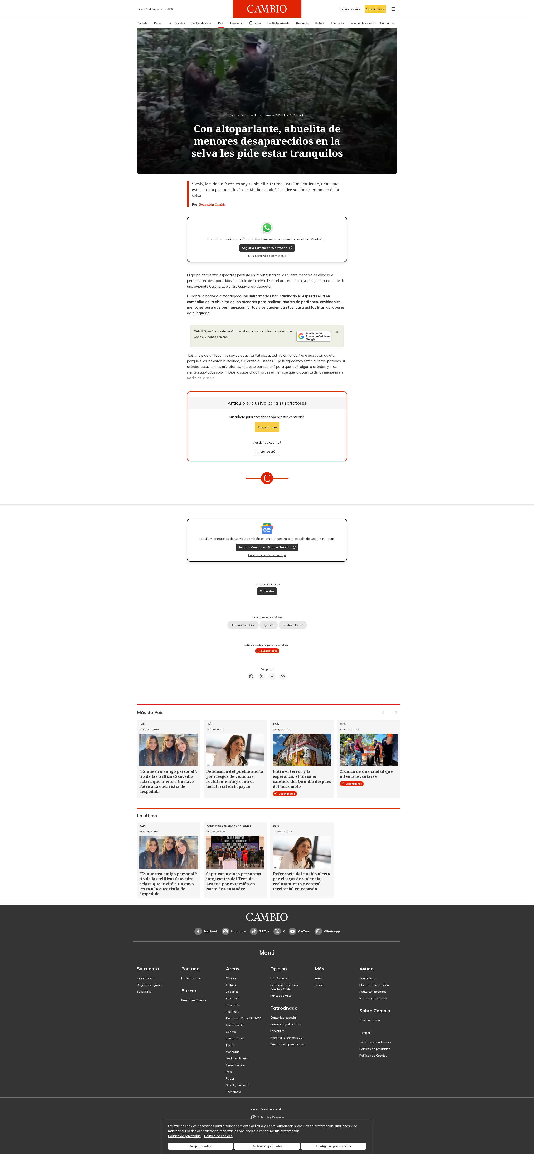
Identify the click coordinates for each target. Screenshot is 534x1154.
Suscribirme (267, 427)
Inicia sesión (267, 451)
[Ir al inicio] (267, 9)
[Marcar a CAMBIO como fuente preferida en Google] (313, 336)
